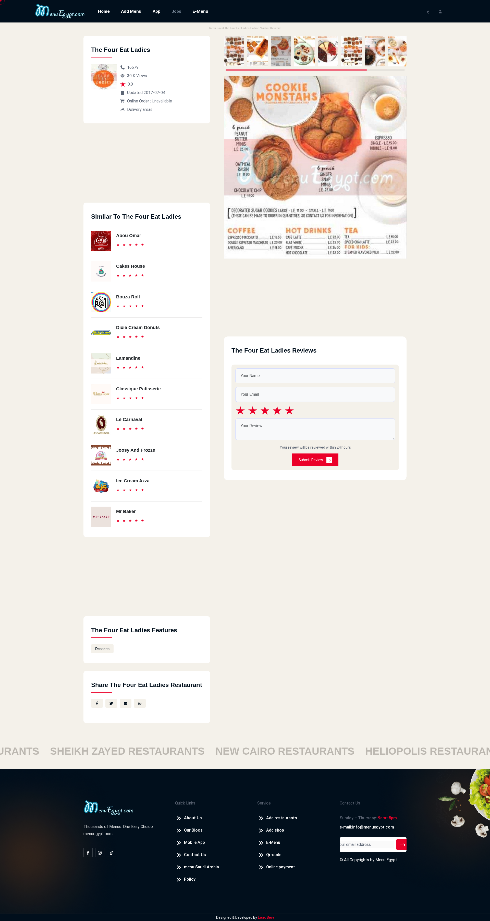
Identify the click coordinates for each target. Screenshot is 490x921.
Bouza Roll (128, 296)
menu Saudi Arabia (201, 867)
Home (104, 11)
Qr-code (273, 854)
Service (264, 803)
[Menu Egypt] (60, 10)
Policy (189, 879)
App (157, 11)
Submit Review (311, 460)
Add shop (275, 830)
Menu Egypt (386, 859)
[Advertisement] (147, 167)
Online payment (280, 867)
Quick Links (185, 803)
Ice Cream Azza (133, 480)
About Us (193, 817)
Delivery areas (139, 109)
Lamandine (128, 358)
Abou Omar (128, 235)
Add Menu (131, 11)
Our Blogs (193, 830)
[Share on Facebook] (97, 703)
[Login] (440, 11)
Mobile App (194, 842)
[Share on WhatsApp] (140, 703)
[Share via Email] (125, 703)
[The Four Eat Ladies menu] (234, 51)
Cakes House (130, 266)
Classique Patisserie (138, 388)
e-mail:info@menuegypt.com (367, 827)
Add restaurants (281, 817)
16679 (133, 67)
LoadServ (266, 917)
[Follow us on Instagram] (99, 852)
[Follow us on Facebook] (88, 852)
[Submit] (402, 844)
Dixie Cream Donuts (138, 327)
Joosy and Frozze (135, 450)
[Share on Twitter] (111, 703)
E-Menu (200, 11)
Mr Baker (126, 511)
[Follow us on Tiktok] (111, 852)
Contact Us (195, 854)
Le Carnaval (129, 419)
